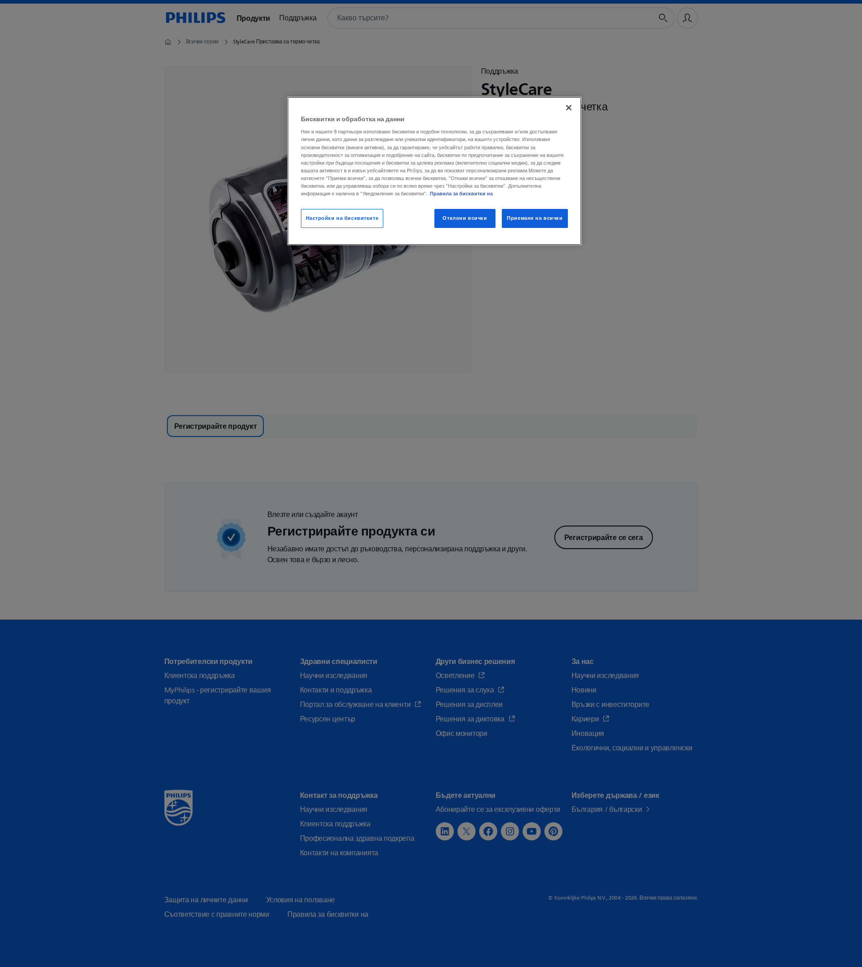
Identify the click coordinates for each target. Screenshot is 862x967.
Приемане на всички (534, 218)
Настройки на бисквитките (342, 218)
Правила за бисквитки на (461, 193)
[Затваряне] (569, 108)
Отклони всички (465, 218)
